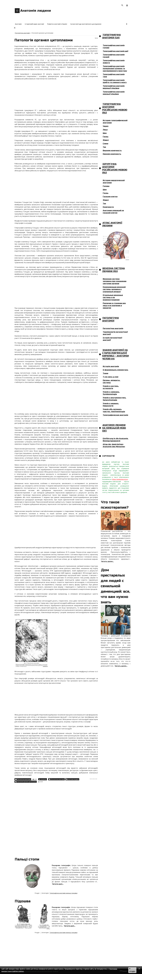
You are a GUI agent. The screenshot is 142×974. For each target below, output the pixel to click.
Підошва (23, 901)
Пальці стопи (27, 859)
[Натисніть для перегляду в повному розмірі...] (32, 667)
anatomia (43, 779)
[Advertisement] (56, 93)
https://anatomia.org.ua (120, 479)
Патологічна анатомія (22, 33)
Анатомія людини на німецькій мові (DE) (114, 428)
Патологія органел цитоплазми (26, 782)
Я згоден (132, 970)
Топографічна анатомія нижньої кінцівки (63, 893)
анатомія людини (73, 779)
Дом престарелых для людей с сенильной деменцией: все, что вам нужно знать (115, 586)
